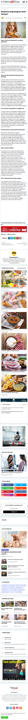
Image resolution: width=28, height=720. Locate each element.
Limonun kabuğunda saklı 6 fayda (9, 392)
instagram (8, 495)
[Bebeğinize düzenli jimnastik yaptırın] (14, 539)
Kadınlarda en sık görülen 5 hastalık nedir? (11, 472)
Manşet (17, 585)
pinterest (8, 491)
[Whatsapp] (14, 238)
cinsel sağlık (11, 587)
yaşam (12, 592)
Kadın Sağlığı (11, 585)
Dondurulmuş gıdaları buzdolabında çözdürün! (13, 371)
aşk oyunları (4, 587)
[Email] (20, 238)
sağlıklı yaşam (21, 589)
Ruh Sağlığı (23, 585)
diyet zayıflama (19, 587)
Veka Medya (13, 257)
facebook (8, 485)
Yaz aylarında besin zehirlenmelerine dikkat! (12, 287)
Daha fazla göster (21, 268)
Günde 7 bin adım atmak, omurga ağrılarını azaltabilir (16, 566)
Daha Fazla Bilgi (8, 714)
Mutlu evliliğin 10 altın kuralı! (6, 609)
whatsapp (8, 488)
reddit (21, 488)
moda (10, 589)
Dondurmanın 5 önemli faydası (9, 308)
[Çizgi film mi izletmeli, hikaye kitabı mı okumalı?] (4, 574)
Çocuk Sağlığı (19, 592)
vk (21, 491)
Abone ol (14, 512)
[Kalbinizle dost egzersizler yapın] (4, 561)
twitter (21, 485)
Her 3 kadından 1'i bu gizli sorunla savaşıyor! (20, 622)
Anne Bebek (4, 585)
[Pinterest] (17, 238)
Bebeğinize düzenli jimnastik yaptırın (11, 553)
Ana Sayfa (3, 7)
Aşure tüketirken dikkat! (7, 329)
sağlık (15, 589)
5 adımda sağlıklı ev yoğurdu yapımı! (10, 350)
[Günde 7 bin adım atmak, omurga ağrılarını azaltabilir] (4, 567)
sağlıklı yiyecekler (11, 7)
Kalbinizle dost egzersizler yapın (15, 559)
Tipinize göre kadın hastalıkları (6, 622)
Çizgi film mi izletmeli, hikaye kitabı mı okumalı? (17, 573)
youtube (21, 495)
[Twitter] (12, 238)
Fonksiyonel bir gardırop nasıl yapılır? (20, 609)
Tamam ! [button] (4, 717)
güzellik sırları (5, 589)
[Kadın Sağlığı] (14, 463)
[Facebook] (9, 238)
